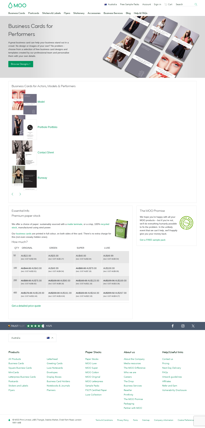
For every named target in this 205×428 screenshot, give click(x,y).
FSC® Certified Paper (96, 390)
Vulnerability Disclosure (174, 390)
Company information (163, 420)
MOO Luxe (91, 363)
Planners (51, 390)
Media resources (132, 363)
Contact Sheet (46, 152)
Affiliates (166, 381)
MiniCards (13, 372)
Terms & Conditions (104, 420)
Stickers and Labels (18, 385)
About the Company (134, 359)
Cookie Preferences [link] (186, 420)
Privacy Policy (123, 420)
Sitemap (146, 420)
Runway (42, 177)
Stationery (78, 13)
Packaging (129, 403)
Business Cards (16, 13)
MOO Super (91, 367)
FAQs (165, 372)
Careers (128, 376)
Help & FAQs (140, 13)
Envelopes (52, 372)
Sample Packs (92, 385)
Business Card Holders (58, 381)
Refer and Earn (169, 385)
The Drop (129, 381)
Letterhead (52, 359)
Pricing (165, 363)
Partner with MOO (133, 408)
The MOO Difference (134, 367)
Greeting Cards (54, 363)
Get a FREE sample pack (152, 240)
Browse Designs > (21, 64)
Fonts (135, 420)
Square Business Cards (20, 367)
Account (146, 4)
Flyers (67, 13)
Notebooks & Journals (58, 385)
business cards (23, 233)
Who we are (130, 372)
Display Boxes (54, 376)
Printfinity (128, 394)
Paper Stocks (91, 359)
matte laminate (74, 224)
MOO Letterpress (94, 381)
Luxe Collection (93, 394)
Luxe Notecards (55, 367)
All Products (14, 359)
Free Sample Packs (129, 4)
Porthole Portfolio (47, 127)
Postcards (33, 13)
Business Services (113, 13)
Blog (128, 13)
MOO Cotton (92, 372)
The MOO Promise (133, 399)
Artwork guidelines (172, 376)
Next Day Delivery (171, 367)
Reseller (128, 390)
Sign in (157, 4)
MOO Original (92, 376)
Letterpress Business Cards (22, 376)
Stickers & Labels (51, 13)
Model (41, 101)
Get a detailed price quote (26, 305)
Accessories (94, 13)
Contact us (167, 359)
